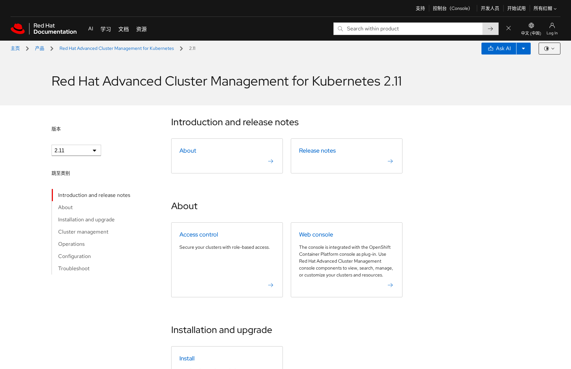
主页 (15, 48)
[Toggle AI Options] (523, 49)
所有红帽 (543, 8)
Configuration (74, 256)
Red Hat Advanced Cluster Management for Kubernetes (116, 48)
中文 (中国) (531, 33)
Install (187, 358)
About (65, 207)
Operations (71, 243)
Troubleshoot (74, 268)
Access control (198, 234)
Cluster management (83, 231)
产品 (39, 48)
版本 (56, 129)
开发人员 (490, 8)
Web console (316, 234)
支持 (420, 8)
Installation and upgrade (86, 219)
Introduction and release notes (94, 195)
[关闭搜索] (508, 28)
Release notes (317, 150)
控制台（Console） (453, 8)
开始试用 (516, 8)
